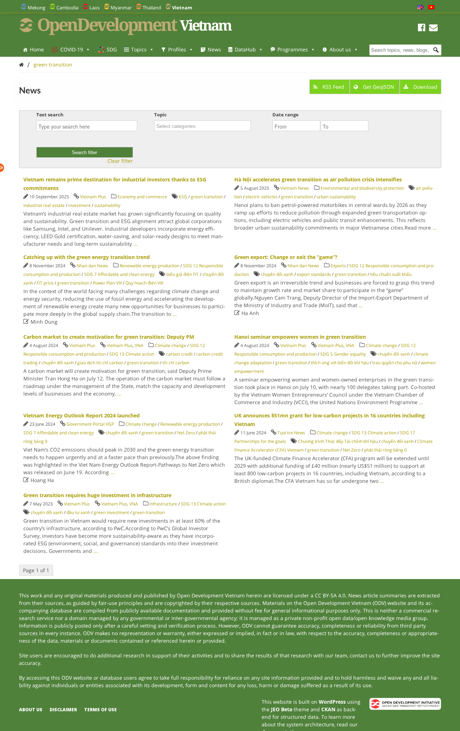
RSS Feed (333, 86)
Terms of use (100, 710)
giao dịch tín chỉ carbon (100, 363)
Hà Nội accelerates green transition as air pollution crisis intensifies (318, 179)
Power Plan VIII (107, 283)
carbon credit (179, 354)
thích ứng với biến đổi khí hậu (340, 363)
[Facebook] (422, 28)
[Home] (21, 64)
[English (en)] (420, 7)
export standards (314, 274)
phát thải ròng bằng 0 (385, 450)
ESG (183, 197)
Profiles (177, 49)
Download (424, 86)
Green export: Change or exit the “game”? (285, 257)
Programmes (292, 49)
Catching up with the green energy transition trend (86, 257)
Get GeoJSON (379, 86)
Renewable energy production (149, 266)
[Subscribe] (433, 28)
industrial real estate (44, 205)
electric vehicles (261, 197)
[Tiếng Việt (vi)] (431, 7)
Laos (94, 7)
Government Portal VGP (90, 424)
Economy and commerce (142, 197)
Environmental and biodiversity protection (362, 188)
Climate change (170, 345)
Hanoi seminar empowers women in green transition (300, 336)
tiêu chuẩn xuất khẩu (390, 274)
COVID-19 (71, 49)
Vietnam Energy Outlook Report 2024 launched (81, 415)
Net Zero (186, 433)
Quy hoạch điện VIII (144, 283)
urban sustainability (336, 197)
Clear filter (120, 161)
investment (79, 205)
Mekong (36, 7)
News (214, 49)
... (135, 243)
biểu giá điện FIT (182, 274)
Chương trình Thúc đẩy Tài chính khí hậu (338, 441)
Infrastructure (163, 504)
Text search (50, 114)
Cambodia (67, 7)
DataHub (245, 49)
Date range (285, 114)
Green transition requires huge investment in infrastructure (97, 495)
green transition (52, 64)
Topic (160, 114)
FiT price (45, 283)
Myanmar (121, 7)
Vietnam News (294, 188)
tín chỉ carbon (175, 363)
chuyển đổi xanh (277, 274)
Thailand (152, 7)
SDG (112, 49)
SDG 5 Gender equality (343, 354)
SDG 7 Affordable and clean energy (119, 274)
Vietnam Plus (93, 197)
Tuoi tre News (291, 433)
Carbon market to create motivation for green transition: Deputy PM (108, 336)
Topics (139, 49)
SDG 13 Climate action (131, 354)
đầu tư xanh (78, 512)
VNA (139, 345)
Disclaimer (63, 710)
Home (37, 49)
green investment (111, 512)
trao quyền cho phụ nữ (394, 363)
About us (340, 49)
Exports (338, 266)
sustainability (107, 205)
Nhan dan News (92, 266)
